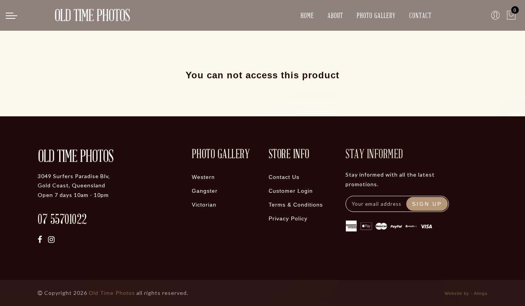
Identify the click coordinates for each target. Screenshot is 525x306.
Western (203, 177)
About (335, 15)
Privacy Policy (288, 218)
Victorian (204, 205)
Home (307, 15)
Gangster (205, 191)
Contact (420, 15)
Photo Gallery (376, 15)
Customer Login (291, 191)
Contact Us (284, 177)
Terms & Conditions (296, 205)
